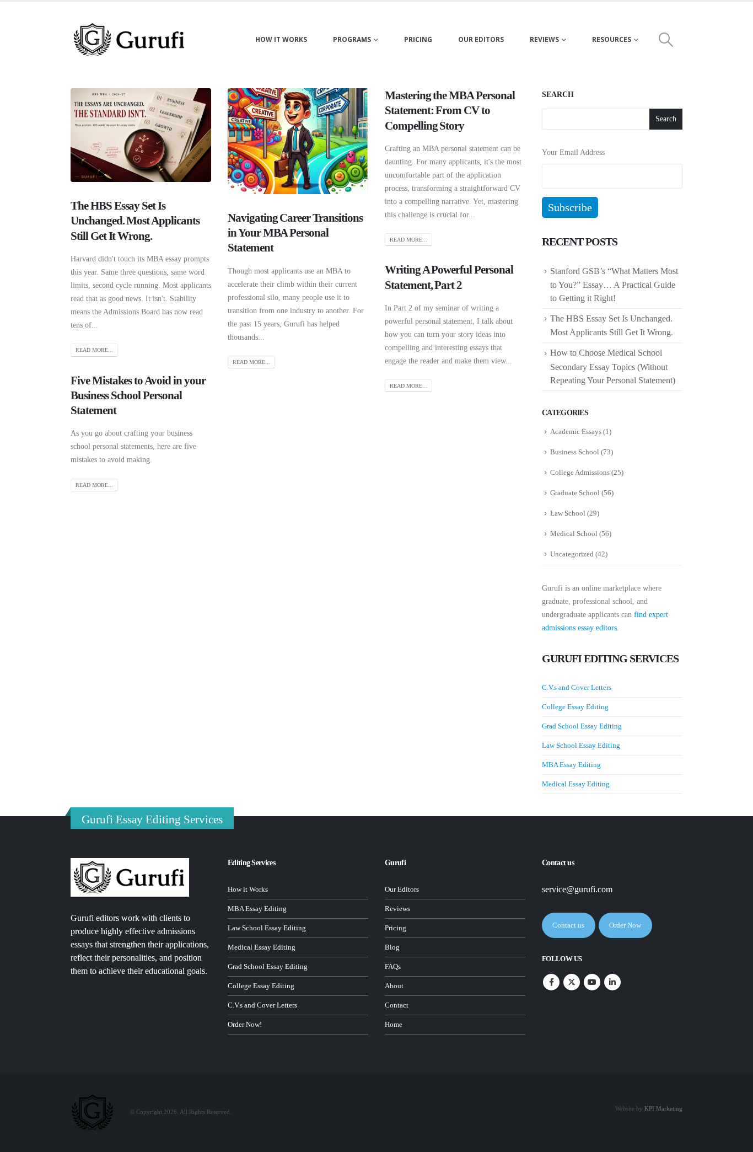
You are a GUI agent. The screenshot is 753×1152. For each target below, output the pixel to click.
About (394, 986)
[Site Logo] (130, 39)
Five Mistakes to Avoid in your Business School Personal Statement (138, 395)
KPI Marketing (663, 1108)
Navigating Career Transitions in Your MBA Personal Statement (295, 233)
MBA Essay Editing (571, 764)
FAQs (393, 967)
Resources (611, 39)
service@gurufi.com (577, 889)
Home (393, 1024)
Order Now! (245, 1024)
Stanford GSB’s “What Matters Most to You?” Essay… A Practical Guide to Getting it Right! (614, 284)
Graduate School (575, 493)
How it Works (248, 889)
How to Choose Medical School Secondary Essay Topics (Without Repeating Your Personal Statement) (613, 366)
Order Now (625, 925)
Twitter (571, 982)
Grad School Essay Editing (582, 726)
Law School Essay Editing (581, 745)
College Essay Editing (575, 707)
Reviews (544, 39)
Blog (392, 947)
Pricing (418, 39)
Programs (352, 39)
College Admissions (580, 472)
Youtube (592, 982)
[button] (666, 40)
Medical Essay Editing (576, 784)
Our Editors (481, 39)
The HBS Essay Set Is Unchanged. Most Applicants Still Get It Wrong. (135, 221)
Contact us (568, 925)
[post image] (141, 135)
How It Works (281, 39)
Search (558, 94)
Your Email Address (573, 152)
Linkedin (612, 982)
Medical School (574, 533)
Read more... (94, 350)
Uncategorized (572, 554)
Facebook (551, 982)
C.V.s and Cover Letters (576, 687)
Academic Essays (575, 431)
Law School (567, 513)
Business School (574, 452)
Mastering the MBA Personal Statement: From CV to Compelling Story (450, 110)
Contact (396, 1005)
